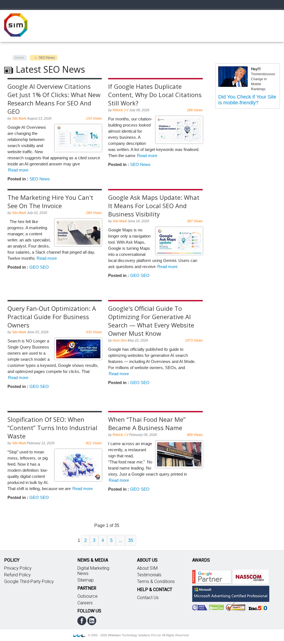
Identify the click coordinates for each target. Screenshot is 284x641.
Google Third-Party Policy (29, 581)
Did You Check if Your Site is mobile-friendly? (247, 99)
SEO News (39, 178)
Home (19, 58)
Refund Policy (17, 574)
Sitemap (85, 580)
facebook (81, 620)
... (120, 540)
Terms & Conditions (156, 581)
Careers (85, 602)
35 (130, 540)
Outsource (87, 596)
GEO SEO (39, 267)
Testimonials (149, 574)
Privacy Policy (18, 568)
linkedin (91, 620)
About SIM (147, 568)
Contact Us (148, 597)
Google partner (211, 577)
